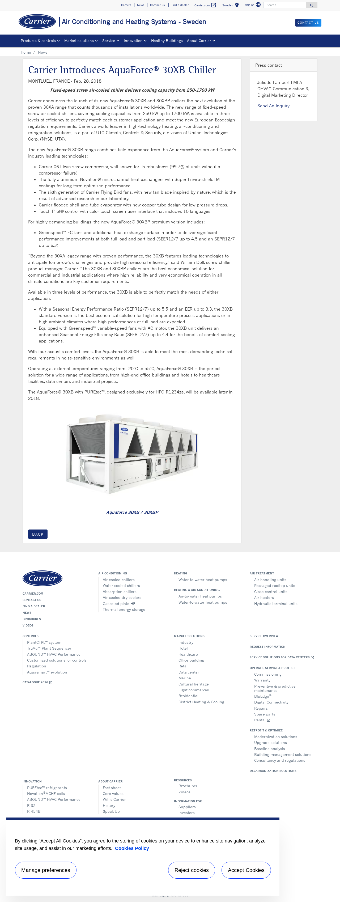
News (27, 613)
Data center (188, 672)
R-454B (34, 811)
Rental (262, 720)
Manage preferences (45, 870)
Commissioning (268, 674)
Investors (186, 812)
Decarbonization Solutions (273, 771)
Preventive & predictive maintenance (275, 688)
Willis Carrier (114, 799)
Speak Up (111, 811)
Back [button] (38, 534)
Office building (191, 660)
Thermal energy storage (124, 609)
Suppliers (187, 806)
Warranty (262, 680)
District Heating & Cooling (201, 702)
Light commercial (193, 690)
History (109, 805)
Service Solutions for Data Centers (282, 657)
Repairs (261, 708)
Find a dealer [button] (180, 5)
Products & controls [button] (38, 40)
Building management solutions (282, 754)
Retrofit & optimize (266, 730)
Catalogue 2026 (38, 682)
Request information (268, 647)
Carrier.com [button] (205, 5)
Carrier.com (33, 593)
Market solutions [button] (79, 40)
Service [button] (108, 40)
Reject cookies (192, 870)
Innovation (32, 781)
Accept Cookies (246, 870)
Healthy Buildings (167, 40)
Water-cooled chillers (121, 585)
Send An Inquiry (273, 105)
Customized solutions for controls (57, 660)
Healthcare (188, 654)
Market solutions (189, 636)
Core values (113, 793)
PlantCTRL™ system (44, 642)
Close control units (270, 591)
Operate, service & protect (272, 668)
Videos (28, 625)
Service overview (264, 636)
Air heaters (264, 597)
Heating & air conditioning (197, 590)
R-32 (31, 805)
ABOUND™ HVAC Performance (53, 654)
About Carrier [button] (199, 40)
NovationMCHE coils (46, 793)
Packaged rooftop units (274, 585)
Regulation (36, 666)
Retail (183, 666)
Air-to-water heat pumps (200, 596)
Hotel (183, 648)
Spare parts (264, 714)
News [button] (140, 5)
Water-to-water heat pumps (202, 579)
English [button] (253, 5)
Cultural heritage (193, 684)
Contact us (32, 600)
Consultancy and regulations (279, 760)
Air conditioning (112, 573)
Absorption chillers (120, 591)
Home (26, 52)
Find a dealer (34, 606)
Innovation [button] (133, 40)
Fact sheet (112, 787)
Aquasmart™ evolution (47, 672)
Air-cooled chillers (119, 579)
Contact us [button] (157, 5)
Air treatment (262, 573)
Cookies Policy (132, 848)
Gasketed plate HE (119, 603)
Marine (184, 678)
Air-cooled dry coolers (122, 597)
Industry (185, 642)
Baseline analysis (269, 748)
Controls (31, 636)
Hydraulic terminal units (276, 603)
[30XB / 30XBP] (132, 453)
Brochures (32, 619)
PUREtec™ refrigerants (47, 787)
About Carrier (110, 781)
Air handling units (270, 579)
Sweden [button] (231, 6)
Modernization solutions (275, 736)
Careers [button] (126, 5)
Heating (180, 573)
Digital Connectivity (271, 702)
